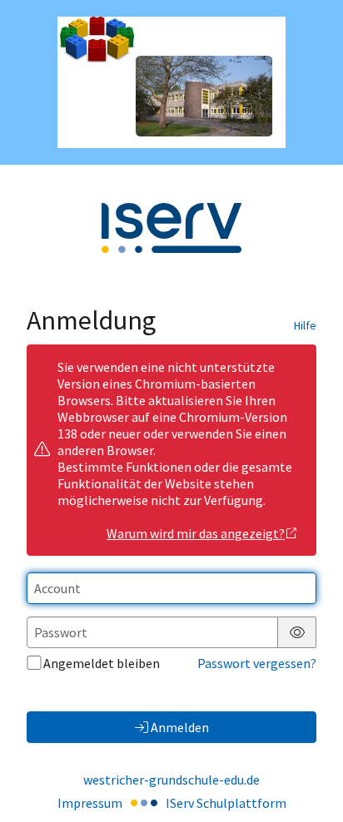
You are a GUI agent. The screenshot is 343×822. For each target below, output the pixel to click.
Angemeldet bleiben (101, 663)
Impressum (89, 803)
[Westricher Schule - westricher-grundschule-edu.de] (171, 82)
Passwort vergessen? (256, 663)
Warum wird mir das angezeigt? (196, 533)
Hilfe (305, 325)
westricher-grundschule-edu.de (171, 779)
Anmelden (180, 727)
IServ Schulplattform (226, 803)
